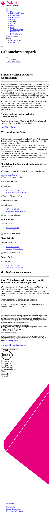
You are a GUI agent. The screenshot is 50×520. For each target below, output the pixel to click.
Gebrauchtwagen (16, 30)
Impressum (5, 345)
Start (7, 9)
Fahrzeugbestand (12, 36)
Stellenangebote (16, 40)
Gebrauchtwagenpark (13, 62)
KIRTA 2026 (15, 17)
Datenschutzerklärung (11, 340)
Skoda (12, 26)
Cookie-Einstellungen (14, 509)
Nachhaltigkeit (15, 15)
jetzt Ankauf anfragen (9, 175)
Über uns (9, 11)
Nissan (12, 23)
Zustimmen (14, 349)
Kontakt (13, 19)
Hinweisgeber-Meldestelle (15, 511)
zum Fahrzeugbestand (9, 127)
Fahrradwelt (14, 32)
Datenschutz (10, 507)
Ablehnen (5, 349)
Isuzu (12, 28)
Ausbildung (14, 42)
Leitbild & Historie (17, 13)
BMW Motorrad (16, 34)
